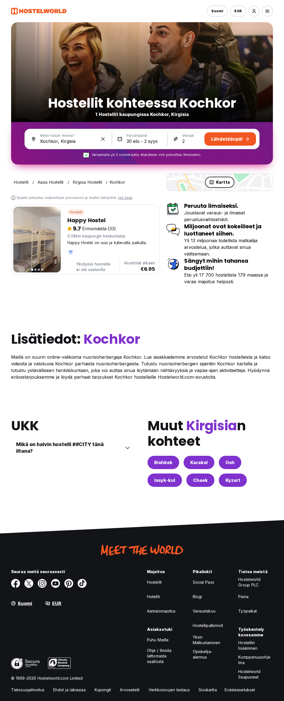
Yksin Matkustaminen (206, 640)
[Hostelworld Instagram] (42, 583)
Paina (243, 596)
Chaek (200, 480)
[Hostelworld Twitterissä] (28, 583)
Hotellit (153, 596)
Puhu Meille (158, 639)
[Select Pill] (254, 11)
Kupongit (103, 689)
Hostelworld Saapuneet (249, 674)
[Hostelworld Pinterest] (68, 583)
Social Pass (203, 582)
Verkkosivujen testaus (169, 689)
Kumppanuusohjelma (254, 660)
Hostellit (154, 582)
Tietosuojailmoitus (27, 689)
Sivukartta (208, 689)
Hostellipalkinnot (208, 625)
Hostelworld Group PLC (249, 582)
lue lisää (125, 198)
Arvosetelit (130, 689)
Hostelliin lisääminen (247, 645)
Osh (230, 462)
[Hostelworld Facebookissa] (15, 583)
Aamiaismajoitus (161, 611)
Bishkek (163, 462)
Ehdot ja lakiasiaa (69, 689)
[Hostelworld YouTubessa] (55, 583)
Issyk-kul (164, 480)
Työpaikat (247, 611)
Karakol (199, 462)
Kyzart (232, 480)
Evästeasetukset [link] (240, 689)
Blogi (197, 596)
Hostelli (76, 212)
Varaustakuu (204, 611)
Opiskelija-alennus (202, 654)
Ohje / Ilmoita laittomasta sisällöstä (159, 656)
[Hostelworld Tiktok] (82, 583)
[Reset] (103, 139)
